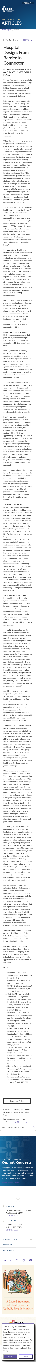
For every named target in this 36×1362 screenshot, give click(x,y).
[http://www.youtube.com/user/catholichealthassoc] (30, 1261)
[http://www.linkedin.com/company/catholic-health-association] (5, 1261)
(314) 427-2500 (12, 1230)
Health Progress (6, 30)
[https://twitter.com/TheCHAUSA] (17, 1261)
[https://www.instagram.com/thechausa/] (23, 1261)
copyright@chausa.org (18, 1122)
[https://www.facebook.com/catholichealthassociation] (10, 1261)
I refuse (26, 1356)
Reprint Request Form (10, 1182)
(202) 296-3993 (12, 1215)
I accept (10, 1356)
